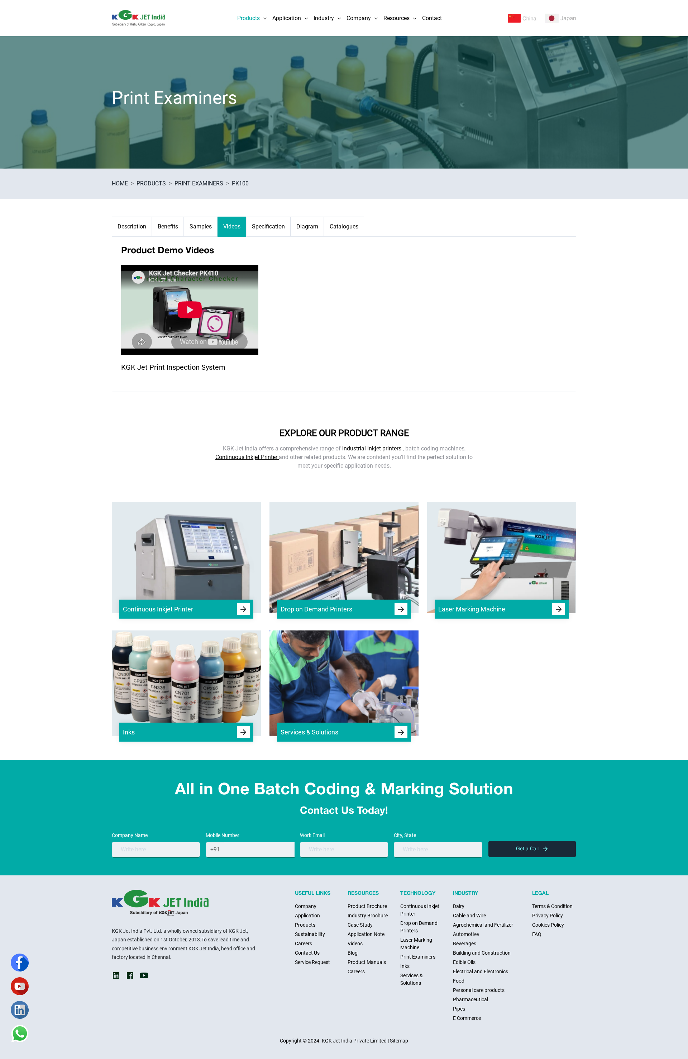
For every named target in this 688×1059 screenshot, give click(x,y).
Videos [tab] (231, 226)
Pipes (459, 1009)
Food (458, 981)
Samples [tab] (201, 226)
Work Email (312, 835)
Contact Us (307, 953)
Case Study (360, 925)
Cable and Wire (469, 915)
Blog (353, 953)
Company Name (130, 835)
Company (359, 18)
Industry (324, 18)
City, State (405, 835)
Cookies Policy (548, 925)
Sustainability (310, 934)
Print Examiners (199, 183)
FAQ (536, 934)
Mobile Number (222, 835)
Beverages (464, 943)
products (151, 183)
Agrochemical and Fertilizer (483, 925)
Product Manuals (367, 962)
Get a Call (528, 849)
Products (248, 18)
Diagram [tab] (307, 226)
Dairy (458, 906)
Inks (405, 966)
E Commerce (467, 1018)
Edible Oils (464, 962)
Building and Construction (482, 953)
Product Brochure (367, 906)
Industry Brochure (368, 915)
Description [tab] (132, 226)
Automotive (466, 934)
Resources (396, 18)
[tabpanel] (344, 314)
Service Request (312, 962)
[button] (264, 18)
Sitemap (399, 1041)
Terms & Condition (552, 906)
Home (120, 183)
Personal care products (479, 990)
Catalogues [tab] (344, 226)
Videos (355, 943)
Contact (432, 18)
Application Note (366, 934)
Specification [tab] (268, 226)
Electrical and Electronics (480, 971)
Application (286, 18)
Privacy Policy (547, 915)
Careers (303, 943)
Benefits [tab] (168, 226)
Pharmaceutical (470, 999)
